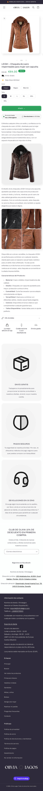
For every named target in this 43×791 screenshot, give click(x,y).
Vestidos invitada (10, 683)
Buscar (6, 668)
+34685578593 (17, 611)
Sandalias (7, 687)
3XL (5, 101)
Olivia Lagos (14, 786)
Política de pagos (10, 748)
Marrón (26, 88)
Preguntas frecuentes (12, 711)
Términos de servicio (11, 743)
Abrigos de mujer (10, 702)
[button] (4, 7)
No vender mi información (13, 758)
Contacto (7, 716)
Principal (7, 664)
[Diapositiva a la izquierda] (17, 60)
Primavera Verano (10, 678)
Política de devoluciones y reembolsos (17, 739)
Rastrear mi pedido (11, 706)
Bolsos (6, 697)
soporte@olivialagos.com (20, 608)
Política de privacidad (11, 729)
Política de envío (10, 734)
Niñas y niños (9, 692)
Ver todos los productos (12, 673)
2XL (31, 96)
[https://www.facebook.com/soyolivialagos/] (21, 566)
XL (24, 96)
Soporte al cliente (10, 624)
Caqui (6, 88)
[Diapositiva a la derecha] (26, 60)
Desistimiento (9, 753)
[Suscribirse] (36, 551)
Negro (15, 88)
